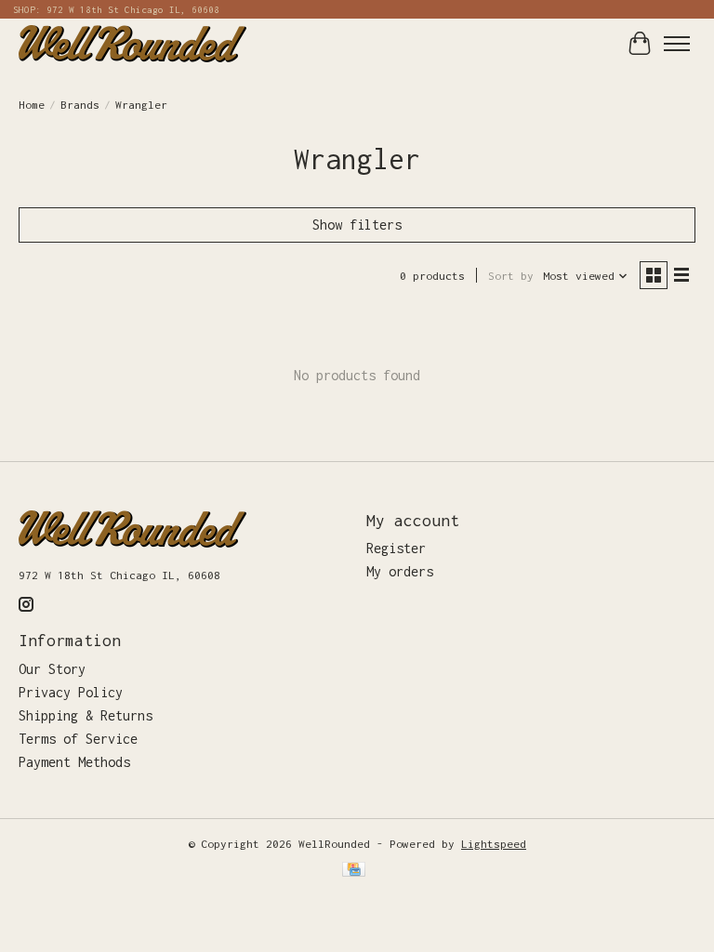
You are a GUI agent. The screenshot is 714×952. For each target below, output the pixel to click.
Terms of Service (78, 739)
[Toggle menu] (676, 43)
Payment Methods (74, 762)
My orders (399, 571)
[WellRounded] (132, 43)
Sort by (511, 276)
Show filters (357, 224)
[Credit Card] (353, 870)
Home (32, 105)
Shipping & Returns (85, 715)
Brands (79, 105)
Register (396, 548)
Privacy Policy (71, 692)
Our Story (52, 669)
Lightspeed (493, 844)
